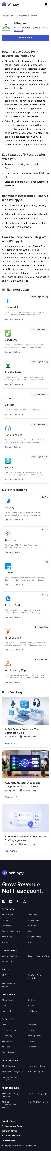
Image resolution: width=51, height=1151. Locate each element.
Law (4, 1005)
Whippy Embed (34, 937)
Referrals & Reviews (11, 931)
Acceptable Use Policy (12, 1126)
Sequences (7, 926)
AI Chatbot (32, 926)
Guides (31, 1030)
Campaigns (7, 920)
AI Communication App (38, 1102)
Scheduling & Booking (27, 16)
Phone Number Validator (8, 984)
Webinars (32, 1025)
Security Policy (9, 1121)
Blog (4, 1025)
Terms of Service (9, 1131)
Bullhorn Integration (36, 1071)
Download (32, 1047)
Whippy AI (18, 30)
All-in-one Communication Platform (9, 1105)
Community (7, 1036)
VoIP (30, 942)
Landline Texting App (37, 1093)
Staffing (31, 1000)
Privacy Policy (8, 1140)
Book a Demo (26, 37)
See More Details (12, 319)
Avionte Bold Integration (12, 1071)
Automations (33, 920)
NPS (30, 931)
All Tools (5, 975)
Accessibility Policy (11, 1135)
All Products (7, 914)
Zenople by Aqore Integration (10, 1078)
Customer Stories (9, 1030)
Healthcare (32, 1011)
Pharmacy (32, 1005)
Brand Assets (8, 1052)
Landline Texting (9, 956)
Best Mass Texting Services (10, 1094)
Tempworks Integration (38, 1066)
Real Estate (7, 1011)
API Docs (6, 1047)
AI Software (7, 961)
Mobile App (7, 937)
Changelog (32, 1041)
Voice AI (5, 942)
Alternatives (7, 1041)
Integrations (7, 16)
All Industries (7, 1000)
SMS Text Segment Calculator (36, 976)
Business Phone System (38, 956)
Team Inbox (33, 914)
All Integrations (34, 1036)
